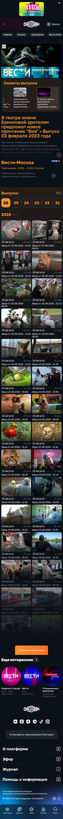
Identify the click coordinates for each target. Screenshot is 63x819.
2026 (15, 214)
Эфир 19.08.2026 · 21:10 (14, 529)
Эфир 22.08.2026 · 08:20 (45, 419)
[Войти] (49, 24)
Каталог (21, 34)
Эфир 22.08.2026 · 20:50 (45, 391)
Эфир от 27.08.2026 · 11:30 (16, 245)
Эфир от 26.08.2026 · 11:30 (46, 276)
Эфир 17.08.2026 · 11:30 (45, 612)
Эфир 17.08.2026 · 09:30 (14, 640)
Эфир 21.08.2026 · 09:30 (14, 474)
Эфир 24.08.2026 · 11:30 (45, 364)
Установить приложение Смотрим (32, 734)
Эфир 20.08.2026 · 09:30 (45, 502)
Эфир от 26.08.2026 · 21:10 (16, 276)
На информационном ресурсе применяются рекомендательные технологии (25, 792)
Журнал (10, 769)
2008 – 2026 (25, 168)
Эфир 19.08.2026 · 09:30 (14, 557)
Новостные (8, 173)
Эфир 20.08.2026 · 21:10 (45, 474)
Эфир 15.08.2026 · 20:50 (45, 640)
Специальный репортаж (50, 689)
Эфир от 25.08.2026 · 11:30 (16, 334)
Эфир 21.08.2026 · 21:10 (14, 447)
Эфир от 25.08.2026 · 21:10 (46, 303)
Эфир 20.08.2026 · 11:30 (14, 502)
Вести (25, 688)
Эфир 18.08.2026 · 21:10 (45, 557)
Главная (7, 34)
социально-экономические (18, 178)
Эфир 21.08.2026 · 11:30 (45, 447)
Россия (39, 168)
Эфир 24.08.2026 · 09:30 (14, 391)
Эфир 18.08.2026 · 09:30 (45, 585)
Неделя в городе (10, 688)
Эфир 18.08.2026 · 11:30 (14, 585)
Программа (37, 34)
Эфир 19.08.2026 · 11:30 (45, 529)
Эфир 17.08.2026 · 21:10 (14, 612)
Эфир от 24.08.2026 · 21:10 (16, 364)
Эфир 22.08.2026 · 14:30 (14, 419)
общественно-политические (18, 175)
